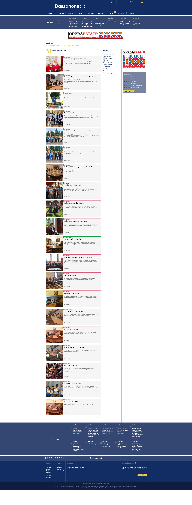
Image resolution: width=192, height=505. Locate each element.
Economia (60, 13)
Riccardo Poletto (107, 62)
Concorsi (67, 57)
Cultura (70, 13)
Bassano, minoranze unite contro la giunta (99, 23)
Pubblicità (59, 469)
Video (112, 13)
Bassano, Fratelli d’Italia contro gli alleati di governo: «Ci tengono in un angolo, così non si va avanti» (87, 25)
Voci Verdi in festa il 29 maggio (74, 203)
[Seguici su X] (51, 458)
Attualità (67, 183)
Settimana (59, 438)
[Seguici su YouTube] (59, 458)
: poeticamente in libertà (75, 113)
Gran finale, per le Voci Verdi (73, 311)
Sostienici (142, 474)
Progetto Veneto (107, 68)
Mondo (58, 24)
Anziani (105, 70)
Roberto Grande (107, 58)
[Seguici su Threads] (49, 458)
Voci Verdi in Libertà (70, 95)
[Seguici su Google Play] (65, 458)
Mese (58, 439)
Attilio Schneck (107, 56)
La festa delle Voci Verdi (71, 275)
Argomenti (121, 13)
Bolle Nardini (106, 66)
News (50, 13)
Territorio (90, 13)
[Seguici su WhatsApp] (55, 458)
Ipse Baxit (133, 83)
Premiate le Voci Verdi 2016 (72, 383)
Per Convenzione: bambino (72, 239)
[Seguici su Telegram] (57, 458)
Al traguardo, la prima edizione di (81, 77)
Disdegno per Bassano (136, 85)
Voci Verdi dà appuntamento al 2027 (75, 59)
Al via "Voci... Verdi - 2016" (72, 401)
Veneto (59, 22)
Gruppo (58, 466)
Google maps (70, 468)
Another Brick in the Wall (72, 185)
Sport (80, 13)
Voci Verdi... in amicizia (71, 293)
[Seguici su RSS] (61, 458)
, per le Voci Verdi (71, 365)
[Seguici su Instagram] (47, 458)
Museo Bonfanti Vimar (109, 54)
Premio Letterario (107, 64)
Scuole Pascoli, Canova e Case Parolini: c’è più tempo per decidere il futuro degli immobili (137, 432)
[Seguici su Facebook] (45, 458)
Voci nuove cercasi (70, 149)
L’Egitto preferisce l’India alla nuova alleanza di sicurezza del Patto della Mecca (74, 25)
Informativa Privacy (80, 487)
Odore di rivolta (135, 76)
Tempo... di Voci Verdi (71, 329)
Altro (131, 13)
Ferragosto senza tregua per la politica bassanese (107, 430)
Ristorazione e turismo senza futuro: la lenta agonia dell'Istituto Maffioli (78, 448)
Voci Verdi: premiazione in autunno (75, 221)
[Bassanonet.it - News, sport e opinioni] (70, 6)
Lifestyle (101, 13)
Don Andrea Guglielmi (109, 73)
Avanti (98, 417)
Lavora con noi (60, 470)
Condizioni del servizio (110, 487)
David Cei (105, 60)
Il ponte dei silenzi (113, 22)
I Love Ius (133, 81)
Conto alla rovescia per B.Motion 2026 (137, 23)
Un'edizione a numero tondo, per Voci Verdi (78, 257)
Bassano (59, 20)
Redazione (59, 467)
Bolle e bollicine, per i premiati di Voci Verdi (78, 167)
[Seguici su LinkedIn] (53, 458)
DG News (133, 79)
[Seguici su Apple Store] (63, 458)
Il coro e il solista (135, 87)
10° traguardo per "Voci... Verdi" (74, 347)
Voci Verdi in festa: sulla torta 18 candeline (77, 131)
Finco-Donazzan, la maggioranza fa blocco (122, 430)
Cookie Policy (89, 487)
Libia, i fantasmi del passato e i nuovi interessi (125, 23)
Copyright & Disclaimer (98, 487)
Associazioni (68, 93)
